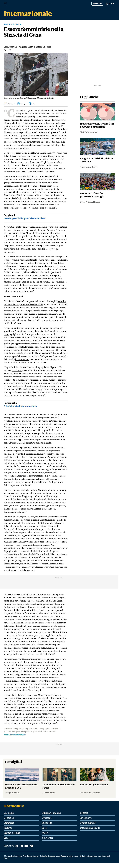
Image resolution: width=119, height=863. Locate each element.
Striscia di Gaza (12, 24)
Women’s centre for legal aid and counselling (27, 470)
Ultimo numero (88, 823)
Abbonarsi (97, 4)
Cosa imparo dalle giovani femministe (24, 218)
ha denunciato (22, 359)
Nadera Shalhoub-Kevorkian (52, 490)
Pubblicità (47, 823)
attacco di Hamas (40, 139)
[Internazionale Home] (14, 806)
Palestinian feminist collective (40, 454)
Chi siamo (9, 813)
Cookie (6, 858)
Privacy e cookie (12, 833)
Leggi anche (10, 215)
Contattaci (9, 818)
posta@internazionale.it (15, 735)
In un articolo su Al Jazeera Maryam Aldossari (26, 517)
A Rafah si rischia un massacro (20, 406)
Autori (45, 833)
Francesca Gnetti (12, 47)
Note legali (106, 856)
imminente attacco (16, 172)
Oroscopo (47, 818)
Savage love (86, 818)
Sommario (9, 823)
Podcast (84, 813)
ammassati (9, 169)
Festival (8, 828)
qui (65, 257)
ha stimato (17, 371)
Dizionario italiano (51, 813)
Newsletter (47, 838)
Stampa (23, 104)
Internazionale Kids (90, 828)
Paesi (44, 828)
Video (7, 838)
